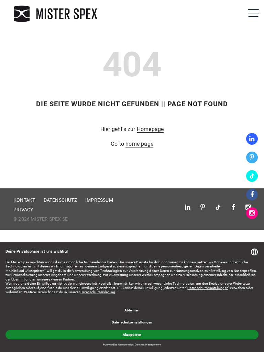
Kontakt (24, 200)
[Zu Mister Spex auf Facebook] (252, 194)
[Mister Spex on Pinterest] (252, 157)
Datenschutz (60, 200)
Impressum (99, 200)
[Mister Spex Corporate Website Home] (56, 13)
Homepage (150, 129)
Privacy (23, 209)
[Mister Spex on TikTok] (252, 176)
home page (139, 144)
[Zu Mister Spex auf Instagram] (252, 213)
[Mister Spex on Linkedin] (252, 139)
